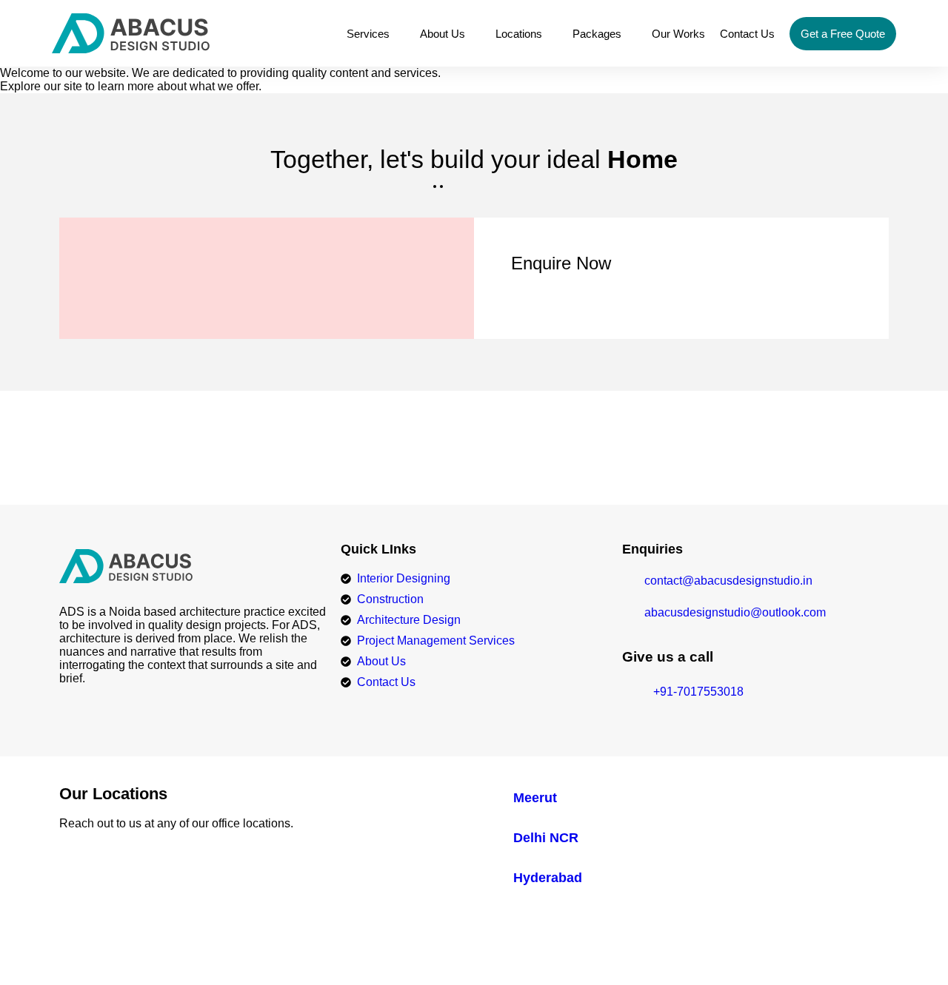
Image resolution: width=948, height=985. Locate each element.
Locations (518, 33)
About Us (442, 33)
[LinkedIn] (850, 948)
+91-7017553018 (474, 460)
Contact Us (747, 33)
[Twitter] (818, 948)
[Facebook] (786, 948)
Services (368, 33)
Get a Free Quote (843, 33)
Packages (597, 33)
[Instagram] (882, 948)
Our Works (678, 33)
